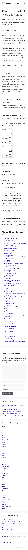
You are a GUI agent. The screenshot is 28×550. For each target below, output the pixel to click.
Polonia (4, 477)
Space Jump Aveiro (13, 409)
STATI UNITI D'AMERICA (8, 506)
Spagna (4, 490)
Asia (3, 435)
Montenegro (5, 468)
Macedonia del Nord (7, 473)
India (3, 451)
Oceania (4, 475)
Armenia (4, 433)
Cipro (3, 442)
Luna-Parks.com (12, 3)
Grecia (3, 448)
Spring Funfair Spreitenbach (14, 411)
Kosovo (4, 457)
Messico (4, 464)
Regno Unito (5, 502)
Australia (4, 437)
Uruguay (4, 504)
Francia (4, 446)
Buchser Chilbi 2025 (7, 530)
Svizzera (4, 493)
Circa (3, 542)
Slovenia (4, 486)
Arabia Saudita (5, 482)
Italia (3, 455)
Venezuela (4, 508)
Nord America (5, 471)
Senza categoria (6, 499)
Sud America (5, 488)
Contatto (8, 542)
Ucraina (4, 497)
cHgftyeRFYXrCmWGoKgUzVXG (10, 405)
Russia (3, 479)
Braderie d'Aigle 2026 (7, 519)
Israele (3, 453)
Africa (3, 426)
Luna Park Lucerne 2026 (13, 413)
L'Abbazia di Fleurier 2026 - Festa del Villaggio (13, 523)
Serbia (3, 484)
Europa (4, 444)
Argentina (4, 431)
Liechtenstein (5, 459)
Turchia (4, 495)
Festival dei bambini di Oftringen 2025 (12, 521)
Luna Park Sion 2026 (17, 415)
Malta (3, 462)
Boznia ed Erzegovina (7, 440)
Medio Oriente (5, 466)
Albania (4, 428)
